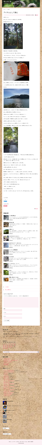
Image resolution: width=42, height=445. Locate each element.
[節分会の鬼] (6, 224)
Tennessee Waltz (7, 358)
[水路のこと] (6, 231)
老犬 (23, 441)
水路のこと (11, 229)
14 (7, 345)
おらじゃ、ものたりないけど (9, 380)
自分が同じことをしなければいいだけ (11, 360)
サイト (5, 316)
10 (12, 344)
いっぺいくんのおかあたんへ (9, 370)
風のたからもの (6, 379)
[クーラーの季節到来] (6, 252)
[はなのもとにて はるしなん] (6, 245)
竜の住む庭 (7, 1)
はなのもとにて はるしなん (15, 243)
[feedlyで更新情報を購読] (4, 206)
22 (9, 346)
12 (3, 345)
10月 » (6, 348)
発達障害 (31, 441)
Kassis (36, 208)
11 (14, 344)
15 (9, 345)
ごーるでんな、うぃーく (14, 263)
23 (11, 346)
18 (14, 345)
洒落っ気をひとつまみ (13, 277)
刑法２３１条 (6, 376)
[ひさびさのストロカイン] (6, 238)
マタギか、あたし (7, 391)
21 (7, 346)
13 (5, 345)
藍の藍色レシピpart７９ (8, 361)
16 (11, 345)
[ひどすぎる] (6, 258)
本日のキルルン (6, 363)
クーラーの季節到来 (13, 249)
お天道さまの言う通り (8, 394)
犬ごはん (26, 441)
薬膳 (29, 441)
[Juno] (6, 272)
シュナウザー (14, 441)
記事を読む (11, 219)
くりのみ (7, 286)
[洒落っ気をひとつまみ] (6, 279)
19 (3, 346)
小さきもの (6, 373)
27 (5, 347)
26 (3, 347)
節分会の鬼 (11, 222)
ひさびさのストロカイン (14, 236)
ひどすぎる (11, 256)
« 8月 (4, 348)
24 (12, 346)
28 (7, 347)
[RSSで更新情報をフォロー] (6, 206)
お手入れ (17, 441)
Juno (10, 270)
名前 (4, 308)
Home (10, 441)
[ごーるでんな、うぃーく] (6, 265)
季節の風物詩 (6, 364)
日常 (37, 15)
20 (5, 346)
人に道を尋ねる (12, 215)
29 (9, 347)
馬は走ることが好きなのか (8, 392)
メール (5, 312)
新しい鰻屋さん (8, 289)
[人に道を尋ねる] (6, 217)
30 (11, 347)
